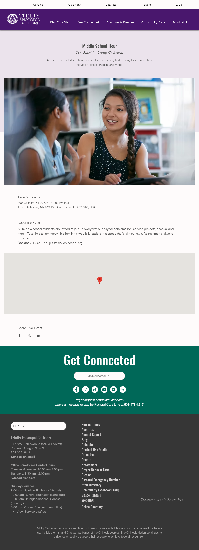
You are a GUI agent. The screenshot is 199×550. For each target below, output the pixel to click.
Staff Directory (91, 484)
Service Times (91, 424)
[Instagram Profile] (85, 389)
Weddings (88, 500)
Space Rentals (91, 494)
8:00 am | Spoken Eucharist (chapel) (36, 490)
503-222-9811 (20, 452)
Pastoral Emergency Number (101, 479)
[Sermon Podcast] (123, 389)
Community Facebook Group (101, 489)
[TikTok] (95, 389)
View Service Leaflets (31, 511)
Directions (88, 454)
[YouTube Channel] (104, 389)
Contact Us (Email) (94, 449)
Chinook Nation (136, 532)
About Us (88, 429)
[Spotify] (113, 389)
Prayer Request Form (96, 469)
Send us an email (23, 457)
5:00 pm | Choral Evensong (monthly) (36, 507)
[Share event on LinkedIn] (38, 335)
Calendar (88, 444)
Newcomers (89, 464)
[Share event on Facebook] (19, 335)
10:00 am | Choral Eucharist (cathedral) (38, 495)
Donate (86, 459)
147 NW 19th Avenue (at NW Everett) (36, 444)
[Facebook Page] (76, 389)
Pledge (86, 474)
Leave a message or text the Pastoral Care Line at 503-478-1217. (99, 404)
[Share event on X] (29, 335)
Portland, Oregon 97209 (27, 448)
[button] (59, 22)
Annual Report (91, 434)
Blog (85, 439)
